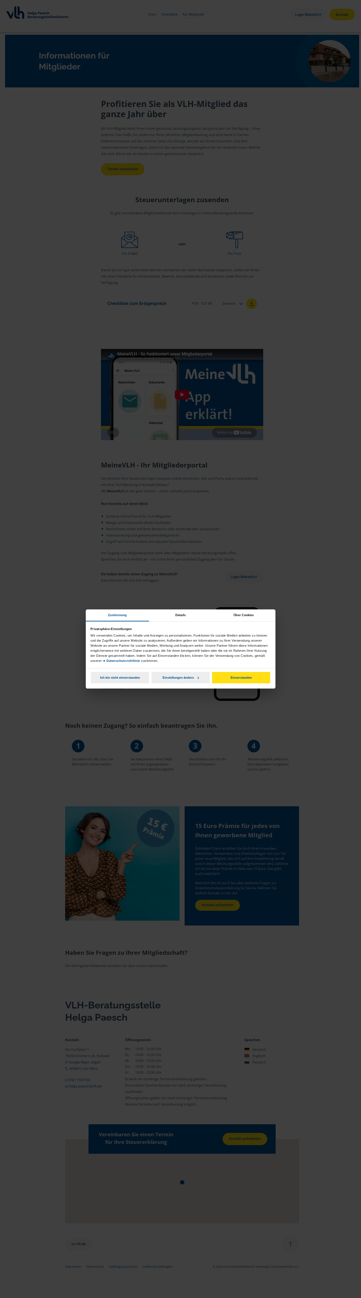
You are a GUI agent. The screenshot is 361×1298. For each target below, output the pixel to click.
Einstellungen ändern (178, 677)
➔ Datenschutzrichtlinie (121, 660)
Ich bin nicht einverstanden (120, 677)
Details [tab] (180, 615)
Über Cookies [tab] (244, 615)
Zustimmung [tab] (117, 615)
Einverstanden (241, 677)
